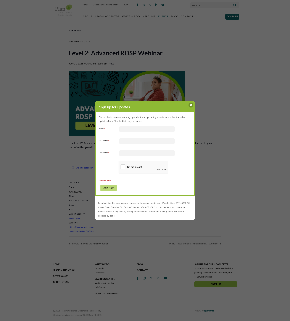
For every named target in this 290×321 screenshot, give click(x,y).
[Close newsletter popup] (190, 105)
